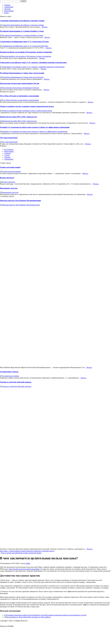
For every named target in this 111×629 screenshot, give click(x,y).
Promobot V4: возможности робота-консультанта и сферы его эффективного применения (34, 127)
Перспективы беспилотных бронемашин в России (19, 83)
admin (28, 563)
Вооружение (9, 11)
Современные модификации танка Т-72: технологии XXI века (24, 41)
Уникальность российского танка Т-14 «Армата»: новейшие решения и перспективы (33, 62)
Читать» (45, 27)
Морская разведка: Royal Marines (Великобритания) (20, 200)
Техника (7, 9)
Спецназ (7, 153)
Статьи (7, 155)
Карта (6, 13)
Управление (8, 7)
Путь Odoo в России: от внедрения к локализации (19, 96)
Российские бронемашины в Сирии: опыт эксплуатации (22, 73)
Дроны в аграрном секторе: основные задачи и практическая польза (27, 106)
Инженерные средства (8, 188)
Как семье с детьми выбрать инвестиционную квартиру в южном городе (27, 551)
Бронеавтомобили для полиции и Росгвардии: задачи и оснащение (26, 52)
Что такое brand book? (9, 138)
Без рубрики (8, 149)
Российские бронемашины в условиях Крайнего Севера (22, 31)
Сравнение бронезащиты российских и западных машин (22, 21)
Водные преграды (7, 178)
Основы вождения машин (10, 167)
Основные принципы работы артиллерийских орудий (66, 615)
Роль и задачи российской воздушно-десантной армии (21, 553)
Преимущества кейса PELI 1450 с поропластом (18, 117)
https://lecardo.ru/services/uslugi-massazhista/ (24, 569)
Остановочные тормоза (9, 372)
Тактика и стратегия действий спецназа (15, 382)
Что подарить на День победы (39, 617)
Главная (7, 5)
